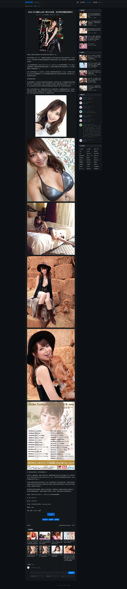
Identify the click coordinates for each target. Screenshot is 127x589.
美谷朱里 (88, 168)
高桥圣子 (96, 151)
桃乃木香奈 (96, 153)
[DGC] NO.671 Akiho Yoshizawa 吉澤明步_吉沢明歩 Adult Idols (57, 542)
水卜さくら (81, 168)
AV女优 (88, 151)
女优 (80, 153)
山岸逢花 (88, 164)
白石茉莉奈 (96, 166)
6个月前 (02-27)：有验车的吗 (88, 103)
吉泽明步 (57, 519)
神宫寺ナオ (96, 155)
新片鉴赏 (89, 2)
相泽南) (80, 166)
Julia (80, 151)
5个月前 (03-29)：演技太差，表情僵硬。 (89, 98)
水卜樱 (88, 166)
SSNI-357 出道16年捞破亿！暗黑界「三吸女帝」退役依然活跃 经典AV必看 (32, 542)
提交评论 (71, 572)
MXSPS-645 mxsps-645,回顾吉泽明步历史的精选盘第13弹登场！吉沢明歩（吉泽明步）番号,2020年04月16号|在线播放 (69, 557)
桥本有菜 (88, 159)
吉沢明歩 (51, 519)
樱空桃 (88, 157)
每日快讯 (82, 2)
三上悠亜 (88, 149)
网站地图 (68, 585)
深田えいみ (81, 159)
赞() (62, 14)
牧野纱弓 (29, 525)
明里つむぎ (96, 149)
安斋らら (96, 164)
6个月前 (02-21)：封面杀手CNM (89, 107)
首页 (78, 2)
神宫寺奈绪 (81, 155)
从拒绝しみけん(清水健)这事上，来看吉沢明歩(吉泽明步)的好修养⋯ (44, 542)
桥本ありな (89, 162)
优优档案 (95, 2)
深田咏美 (81, 157)
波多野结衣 (96, 168)
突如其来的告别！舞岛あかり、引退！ (67, 525)
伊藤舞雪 (81, 162)
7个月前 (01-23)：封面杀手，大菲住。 (89, 120)
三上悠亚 (81, 149)
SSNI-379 (45, 519)
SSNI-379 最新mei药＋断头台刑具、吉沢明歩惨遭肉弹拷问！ (51, 12)
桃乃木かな (89, 153)
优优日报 (29, 2)
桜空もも (96, 157)
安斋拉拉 (81, 164)
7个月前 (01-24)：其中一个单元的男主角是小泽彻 (89, 111)
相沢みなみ (96, 159)
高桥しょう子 (89, 155)
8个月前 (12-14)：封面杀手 (89, 140)
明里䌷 (95, 162)
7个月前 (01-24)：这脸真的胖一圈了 (88, 116)
